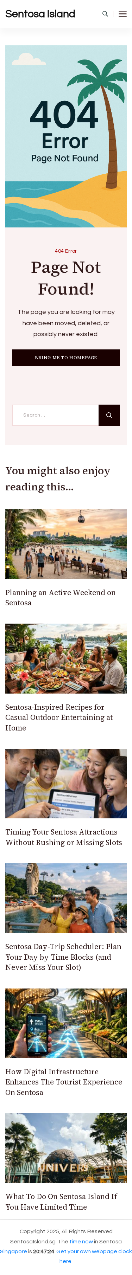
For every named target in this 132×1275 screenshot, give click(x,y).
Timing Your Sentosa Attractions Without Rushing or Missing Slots (63, 837)
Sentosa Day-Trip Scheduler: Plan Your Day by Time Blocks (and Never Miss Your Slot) (63, 956)
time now (81, 1241)
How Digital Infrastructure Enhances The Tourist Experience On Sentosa (63, 1082)
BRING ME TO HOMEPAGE (66, 358)
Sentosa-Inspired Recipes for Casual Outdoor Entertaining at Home (59, 717)
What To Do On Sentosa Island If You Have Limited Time (61, 1201)
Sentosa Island (40, 13)
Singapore (13, 1251)
